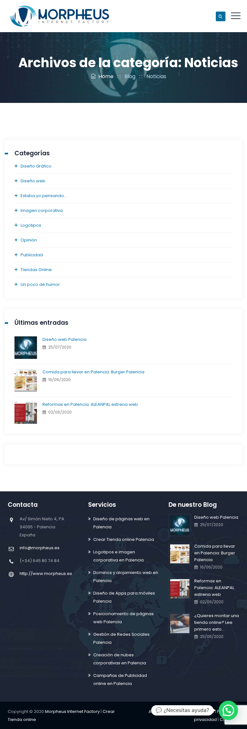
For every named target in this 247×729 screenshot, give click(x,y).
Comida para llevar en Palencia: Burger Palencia (93, 372)
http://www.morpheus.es (46, 573)
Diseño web (33, 181)
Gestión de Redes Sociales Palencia (121, 638)
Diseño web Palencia (64, 339)
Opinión (29, 240)
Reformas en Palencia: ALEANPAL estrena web (90, 404)
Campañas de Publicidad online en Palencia (120, 679)
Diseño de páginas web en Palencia (121, 523)
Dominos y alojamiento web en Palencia (125, 577)
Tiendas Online (36, 270)
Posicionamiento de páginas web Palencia (123, 618)
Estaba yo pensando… (44, 196)
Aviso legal (160, 711)
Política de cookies (194, 711)
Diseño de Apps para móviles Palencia (124, 597)
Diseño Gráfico (36, 166)
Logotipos (31, 225)
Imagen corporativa (42, 210)
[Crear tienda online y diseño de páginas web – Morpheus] (59, 16)
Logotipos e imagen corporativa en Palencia (118, 556)
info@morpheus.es (39, 548)
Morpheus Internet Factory (72, 711)
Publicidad (32, 255)
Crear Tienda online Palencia (123, 539)
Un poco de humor (40, 284)
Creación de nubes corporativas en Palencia (119, 659)
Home (105, 76)
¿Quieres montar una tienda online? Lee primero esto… (216, 622)
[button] (228, 710)
